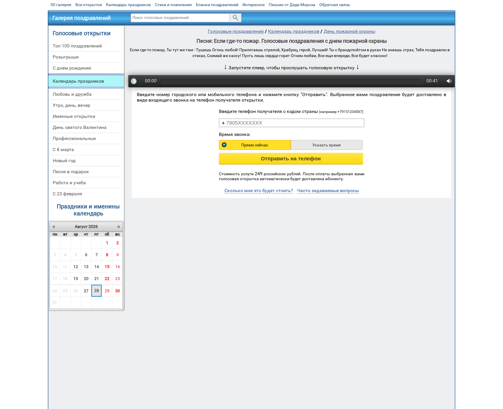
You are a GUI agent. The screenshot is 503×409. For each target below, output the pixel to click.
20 (86, 278)
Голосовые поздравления (236, 31)
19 (75, 278)
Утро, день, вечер (71, 105)
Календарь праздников (128, 4)
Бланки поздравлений (217, 4)
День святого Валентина (80, 127)
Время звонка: (235, 134)
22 (107, 278)
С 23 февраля (67, 193)
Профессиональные (74, 138)
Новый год (64, 160)
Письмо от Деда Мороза (292, 4)
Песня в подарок (71, 171)
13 (86, 266)
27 (86, 290)
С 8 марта (63, 149)
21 (96, 278)
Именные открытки (74, 116)
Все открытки (88, 4)
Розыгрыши (66, 57)
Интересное (253, 4)
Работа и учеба (69, 182)
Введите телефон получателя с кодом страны (291, 111)
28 (96, 290)
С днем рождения (72, 68)
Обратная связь (334, 4)
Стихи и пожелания (173, 4)
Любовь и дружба (72, 94)
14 (96, 266)
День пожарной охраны (349, 31)
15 (107, 266)
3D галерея (60, 4)
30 (117, 290)
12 (75, 266)
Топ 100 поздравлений (77, 46)
